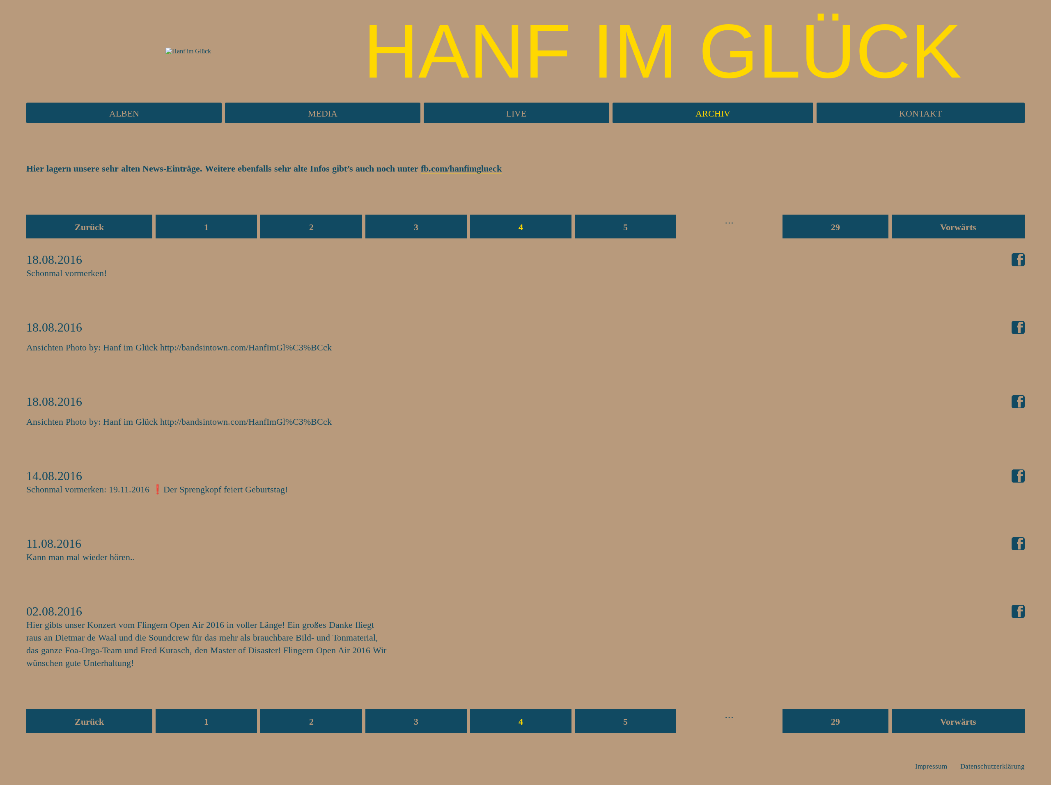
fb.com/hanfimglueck (461, 168)
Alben (124, 113)
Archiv (712, 113)
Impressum (931, 766)
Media (322, 113)
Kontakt (920, 113)
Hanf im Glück (662, 51)
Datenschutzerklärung (992, 766)
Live (516, 113)
